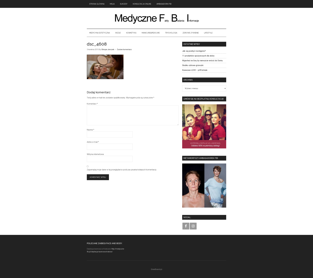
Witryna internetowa (95, 154)
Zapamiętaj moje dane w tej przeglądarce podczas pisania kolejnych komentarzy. (122, 170)
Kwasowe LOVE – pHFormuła (194, 70)
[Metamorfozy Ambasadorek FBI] (204, 208)
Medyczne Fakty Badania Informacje (156, 18)
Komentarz (92, 104)
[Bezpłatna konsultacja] (204, 149)
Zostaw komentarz (124, 49)
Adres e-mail (93, 142)
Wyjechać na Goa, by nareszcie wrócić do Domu (202, 60)
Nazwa (90, 130)
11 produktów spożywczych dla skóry (198, 56)
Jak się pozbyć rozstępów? (194, 51)
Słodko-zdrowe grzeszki (192, 65)
